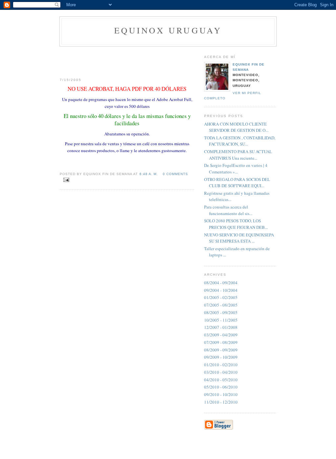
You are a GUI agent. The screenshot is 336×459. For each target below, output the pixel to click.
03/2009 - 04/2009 (221, 335)
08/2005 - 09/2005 (221, 312)
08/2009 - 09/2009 (221, 350)
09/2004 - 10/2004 (221, 290)
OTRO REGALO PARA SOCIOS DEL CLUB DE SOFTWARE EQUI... (237, 182)
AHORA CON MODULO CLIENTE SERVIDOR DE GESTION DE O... (236, 127)
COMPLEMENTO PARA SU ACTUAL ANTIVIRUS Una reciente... (238, 155)
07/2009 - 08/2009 (221, 342)
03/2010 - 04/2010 (221, 372)
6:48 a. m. (148, 174)
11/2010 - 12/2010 (221, 402)
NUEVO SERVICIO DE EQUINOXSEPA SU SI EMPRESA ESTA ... (239, 238)
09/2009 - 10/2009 (221, 357)
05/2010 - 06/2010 (221, 387)
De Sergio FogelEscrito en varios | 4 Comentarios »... (235, 168)
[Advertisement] (127, 60)
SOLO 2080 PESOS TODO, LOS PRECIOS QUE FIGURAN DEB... (236, 224)
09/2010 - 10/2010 (221, 394)
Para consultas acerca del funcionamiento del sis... (228, 210)
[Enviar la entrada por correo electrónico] (65, 180)
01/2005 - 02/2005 (221, 297)
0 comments (175, 174)
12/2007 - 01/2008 (221, 327)
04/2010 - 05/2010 (221, 380)
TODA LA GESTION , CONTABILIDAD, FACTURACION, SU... (239, 141)
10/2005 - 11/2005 (221, 320)
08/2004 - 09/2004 (221, 283)
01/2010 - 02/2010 (221, 365)
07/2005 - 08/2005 (221, 305)
